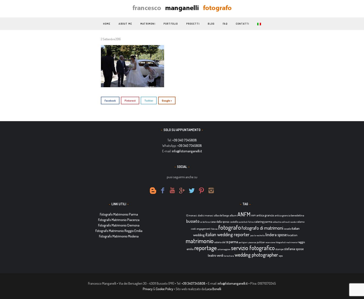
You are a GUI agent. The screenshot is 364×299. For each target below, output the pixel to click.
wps (281, 255)
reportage (205, 248)
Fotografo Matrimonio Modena (119, 236)
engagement (203, 228)
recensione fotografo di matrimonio (281, 242)
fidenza (214, 228)
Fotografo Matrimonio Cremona (118, 225)
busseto (192, 221)
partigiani (243, 242)
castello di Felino (246, 221)
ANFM (243, 214)
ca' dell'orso (205, 221)
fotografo (229, 227)
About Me (125, 23)
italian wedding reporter (227, 234)
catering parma (263, 221)
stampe (279, 249)
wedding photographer (256, 254)
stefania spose (294, 249)
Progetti (193, 23)
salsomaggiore (223, 249)
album (233, 215)
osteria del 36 (221, 242)
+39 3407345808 (193, 283)
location (292, 235)
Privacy (148, 289)
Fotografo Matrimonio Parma (119, 214)
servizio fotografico (253, 248)
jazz (252, 235)
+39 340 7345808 (184, 140)
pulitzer (261, 242)
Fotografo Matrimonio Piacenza (118, 220)
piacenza (252, 242)
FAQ (225, 23)
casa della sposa (219, 221)
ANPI (253, 215)
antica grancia (265, 215)
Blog (211, 23)
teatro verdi (215, 255)
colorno (300, 221)
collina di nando (289, 221)
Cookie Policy (164, 289)
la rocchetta (259, 235)
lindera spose (276, 234)
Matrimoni (147, 23)
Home (107, 23)
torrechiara (229, 255)
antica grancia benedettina (289, 215)
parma (233, 241)
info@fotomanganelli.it (187, 151)
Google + (167, 100)
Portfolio (170, 23)
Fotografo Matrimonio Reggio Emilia (118, 231)
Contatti (242, 23)
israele (287, 228)
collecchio (277, 221)
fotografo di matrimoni (262, 228)
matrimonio (200, 241)
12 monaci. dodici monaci (199, 215)
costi (193, 228)
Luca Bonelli (213, 289)
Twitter (148, 100)
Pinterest (130, 100)
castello (234, 221)
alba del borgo (221, 215)
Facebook (110, 100)
